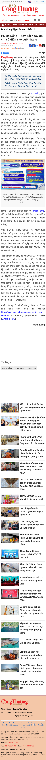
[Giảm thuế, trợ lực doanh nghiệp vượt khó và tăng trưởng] (10, 525)
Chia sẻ (6, 53)
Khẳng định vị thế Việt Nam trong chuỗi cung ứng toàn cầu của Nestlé (32, 440)
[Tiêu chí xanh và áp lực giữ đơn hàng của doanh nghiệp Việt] (10, 407)
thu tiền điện (31, 368)
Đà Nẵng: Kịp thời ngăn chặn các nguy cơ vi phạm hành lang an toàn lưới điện (23, 77)
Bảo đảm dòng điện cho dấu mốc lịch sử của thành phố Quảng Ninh (32, 453)
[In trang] (43, 53)
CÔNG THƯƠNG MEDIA (10, 15)
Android (6, 319)
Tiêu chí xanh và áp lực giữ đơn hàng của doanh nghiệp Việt (32, 407)
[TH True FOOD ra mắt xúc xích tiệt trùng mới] (10, 499)
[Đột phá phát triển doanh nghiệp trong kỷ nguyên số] (10, 512)
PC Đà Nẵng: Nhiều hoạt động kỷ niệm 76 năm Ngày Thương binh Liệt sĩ (23, 84)
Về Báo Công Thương (11, 723)
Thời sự (8, 25)
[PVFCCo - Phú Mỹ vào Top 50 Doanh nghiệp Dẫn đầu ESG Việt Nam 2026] (10, 483)
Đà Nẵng (35, 93)
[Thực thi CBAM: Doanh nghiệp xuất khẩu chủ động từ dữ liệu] (10, 567)
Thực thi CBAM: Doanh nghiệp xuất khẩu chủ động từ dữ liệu (31, 567)
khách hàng (38, 211)
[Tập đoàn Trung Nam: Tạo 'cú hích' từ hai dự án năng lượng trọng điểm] (10, 627)
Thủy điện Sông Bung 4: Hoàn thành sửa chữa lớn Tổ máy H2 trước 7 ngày (32, 468)
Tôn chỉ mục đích (25, 725)
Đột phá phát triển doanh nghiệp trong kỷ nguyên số (31, 511)
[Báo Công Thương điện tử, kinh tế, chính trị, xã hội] (20, 8)
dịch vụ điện (19, 368)
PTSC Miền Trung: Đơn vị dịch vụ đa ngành (31, 641)
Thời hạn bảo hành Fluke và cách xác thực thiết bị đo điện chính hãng (31, 539)
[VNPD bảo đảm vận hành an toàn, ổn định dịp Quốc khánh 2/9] (10, 655)
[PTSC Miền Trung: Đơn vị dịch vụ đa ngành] (10, 643)
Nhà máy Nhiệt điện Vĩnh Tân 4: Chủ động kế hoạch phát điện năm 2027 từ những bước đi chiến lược (32, 423)
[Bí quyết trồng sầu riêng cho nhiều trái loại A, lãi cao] (10, 685)
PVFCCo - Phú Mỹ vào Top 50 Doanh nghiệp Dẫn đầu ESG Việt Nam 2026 (31, 484)
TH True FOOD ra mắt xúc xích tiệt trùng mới (31, 497)
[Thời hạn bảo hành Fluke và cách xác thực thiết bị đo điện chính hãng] (10, 538)
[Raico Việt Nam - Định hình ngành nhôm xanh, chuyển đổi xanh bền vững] (10, 668)
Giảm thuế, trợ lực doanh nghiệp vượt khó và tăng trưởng (32, 524)
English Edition (38, 2)
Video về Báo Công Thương (31, 723)
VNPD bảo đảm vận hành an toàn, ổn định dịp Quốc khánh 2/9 (31, 655)
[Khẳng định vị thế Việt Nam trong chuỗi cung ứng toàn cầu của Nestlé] (10, 440)
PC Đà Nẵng (7, 368)
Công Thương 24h (20, 25)
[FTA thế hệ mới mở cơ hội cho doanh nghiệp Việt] (10, 581)
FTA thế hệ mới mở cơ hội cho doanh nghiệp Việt (31, 580)
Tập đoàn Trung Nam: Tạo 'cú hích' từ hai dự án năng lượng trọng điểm (31, 628)
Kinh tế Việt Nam (29, 15)
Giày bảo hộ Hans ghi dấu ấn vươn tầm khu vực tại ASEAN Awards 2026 (31, 595)
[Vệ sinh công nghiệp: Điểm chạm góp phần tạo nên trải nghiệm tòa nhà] (10, 610)
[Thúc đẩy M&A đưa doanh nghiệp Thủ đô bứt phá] (10, 554)
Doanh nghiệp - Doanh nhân (16, 29)
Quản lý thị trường (37, 25)
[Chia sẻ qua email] (40, 52)
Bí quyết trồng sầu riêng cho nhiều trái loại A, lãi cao (32, 684)
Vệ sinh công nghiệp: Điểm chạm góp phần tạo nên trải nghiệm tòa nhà (31, 612)
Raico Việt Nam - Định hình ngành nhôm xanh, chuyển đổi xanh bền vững (32, 670)
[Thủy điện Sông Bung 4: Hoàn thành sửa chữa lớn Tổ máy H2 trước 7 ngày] (10, 467)
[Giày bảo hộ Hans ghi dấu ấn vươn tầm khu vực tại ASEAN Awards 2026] (10, 594)
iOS (13, 319)
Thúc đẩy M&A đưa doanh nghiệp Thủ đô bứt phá (30, 554)
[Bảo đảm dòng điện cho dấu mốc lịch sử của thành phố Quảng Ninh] (10, 453)
